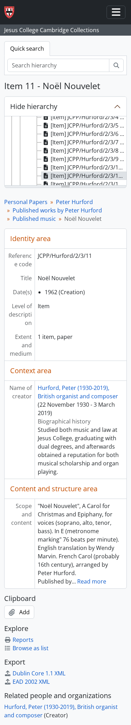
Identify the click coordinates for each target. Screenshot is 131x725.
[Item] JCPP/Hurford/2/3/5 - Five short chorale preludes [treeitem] (88, 125)
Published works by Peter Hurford (57, 210)
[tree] (65, 151)
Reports (23, 640)
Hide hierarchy (33, 106)
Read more (91, 581)
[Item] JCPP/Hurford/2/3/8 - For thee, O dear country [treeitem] (88, 150)
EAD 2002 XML (31, 682)
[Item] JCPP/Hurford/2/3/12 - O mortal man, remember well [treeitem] (88, 184)
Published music (34, 219)
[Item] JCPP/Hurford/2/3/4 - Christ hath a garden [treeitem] (88, 117)
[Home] (12, 12)
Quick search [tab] (27, 48)
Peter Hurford (74, 202)
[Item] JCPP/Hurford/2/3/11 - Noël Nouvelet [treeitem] (88, 176)
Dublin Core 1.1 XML (39, 673)
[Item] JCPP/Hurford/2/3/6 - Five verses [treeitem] (88, 134)
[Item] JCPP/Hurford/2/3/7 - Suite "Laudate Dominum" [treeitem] (88, 142)
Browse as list (31, 648)
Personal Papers (26, 202)
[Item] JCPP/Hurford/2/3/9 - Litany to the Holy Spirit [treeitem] (88, 159)
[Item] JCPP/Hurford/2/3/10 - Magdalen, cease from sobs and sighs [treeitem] (88, 167)
